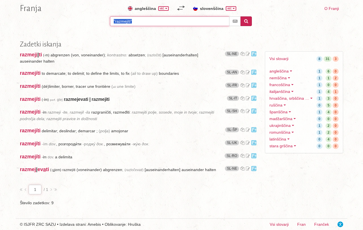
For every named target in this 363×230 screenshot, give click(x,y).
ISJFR (29, 224)
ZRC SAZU (46, 224)
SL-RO (233, 156)
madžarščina (280, 118)
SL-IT (234, 98)
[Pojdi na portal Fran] (253, 53)
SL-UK (233, 142)
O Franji (331, 8)
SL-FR (233, 85)
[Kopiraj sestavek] (242, 54)
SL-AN (233, 72)
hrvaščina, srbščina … (289, 98)
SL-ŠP (233, 129)
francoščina (279, 84)
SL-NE (233, 54)
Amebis (94, 224)
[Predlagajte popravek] (248, 54)
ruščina (275, 105)
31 (328, 59)
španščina (278, 112)
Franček (321, 224)
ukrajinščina (280, 125)
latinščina (277, 139)
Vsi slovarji (278, 58)
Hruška (134, 224)
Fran (301, 224)
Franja (31, 8)
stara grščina (281, 146)
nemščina (278, 78)
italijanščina (279, 91)
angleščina (279, 71)
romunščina (279, 132)
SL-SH (233, 111)
